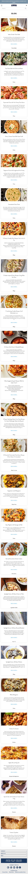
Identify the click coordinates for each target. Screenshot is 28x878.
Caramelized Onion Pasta (14, 204)
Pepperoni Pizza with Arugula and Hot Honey (14, 170)
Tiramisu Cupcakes (14, 832)
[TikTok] (20, 867)
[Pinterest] (17, 867)
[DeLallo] (14, 5)
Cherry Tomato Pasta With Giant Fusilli (14, 136)
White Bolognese (14, 695)
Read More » (14, 44)
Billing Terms (11, 872)
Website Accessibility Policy (20, 872)
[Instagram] (11, 867)
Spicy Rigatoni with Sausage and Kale (14, 525)
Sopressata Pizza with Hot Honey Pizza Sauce (14, 102)
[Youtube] (14, 867)
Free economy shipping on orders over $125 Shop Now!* (14, 2)
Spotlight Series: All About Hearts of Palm (14, 594)
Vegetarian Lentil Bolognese (14, 491)
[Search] (25, 8)
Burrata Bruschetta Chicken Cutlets (14, 559)
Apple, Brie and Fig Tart (14, 763)
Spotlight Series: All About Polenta (14, 662)
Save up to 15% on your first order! (14, 860)
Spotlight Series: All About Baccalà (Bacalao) (14, 628)
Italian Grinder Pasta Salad (14, 34)
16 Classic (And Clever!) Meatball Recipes (14, 347)
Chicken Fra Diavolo (14, 729)
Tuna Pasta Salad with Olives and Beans (14, 68)
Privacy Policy (5, 872)
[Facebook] (8, 867)
